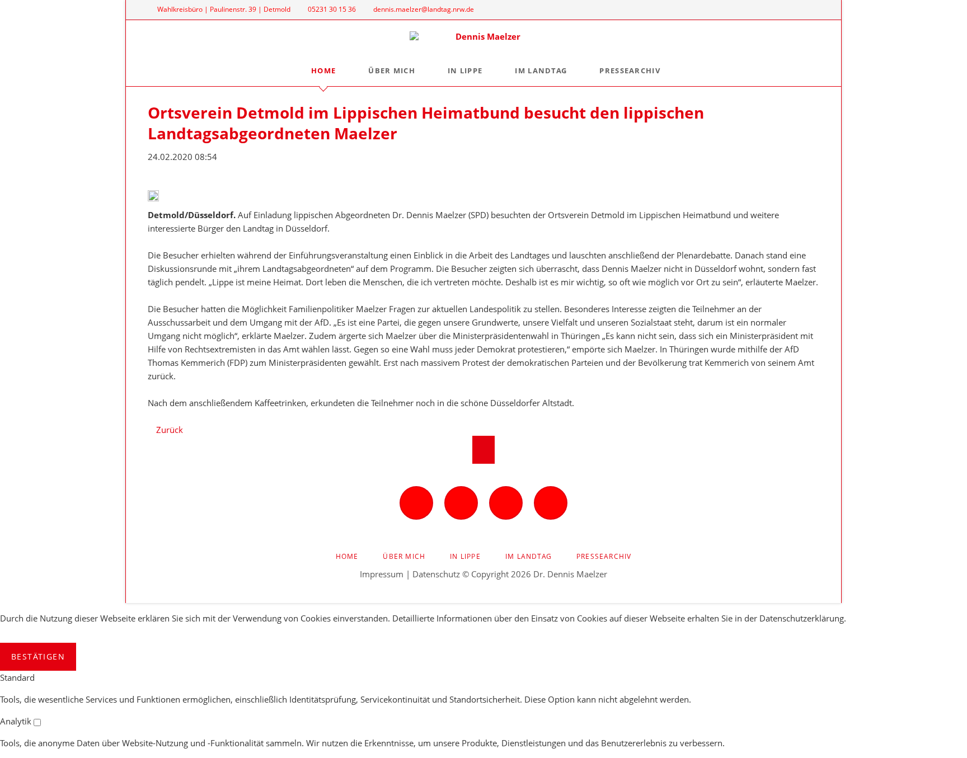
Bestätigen (38, 656)
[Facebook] (752, 9)
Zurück (169, 429)
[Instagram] (771, 9)
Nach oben (483, 450)
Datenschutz (436, 574)
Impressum (381, 574)
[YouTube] (809, 9)
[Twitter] (790, 9)
